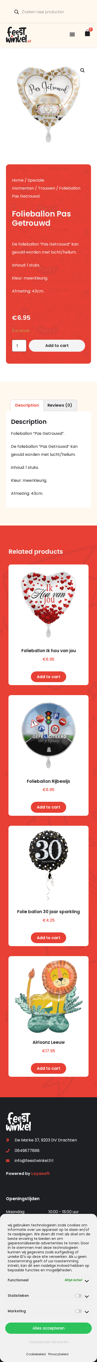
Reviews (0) (60, 405)
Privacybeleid (58, 1354)
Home (18, 180)
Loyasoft (40, 1173)
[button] (72, 34)
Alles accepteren (49, 1328)
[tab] (27, 405)
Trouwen (46, 188)
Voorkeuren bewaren (48, 1342)
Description (27, 405)
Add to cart (57, 345)
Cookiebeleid (36, 1354)
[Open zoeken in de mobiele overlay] (48, 11)
